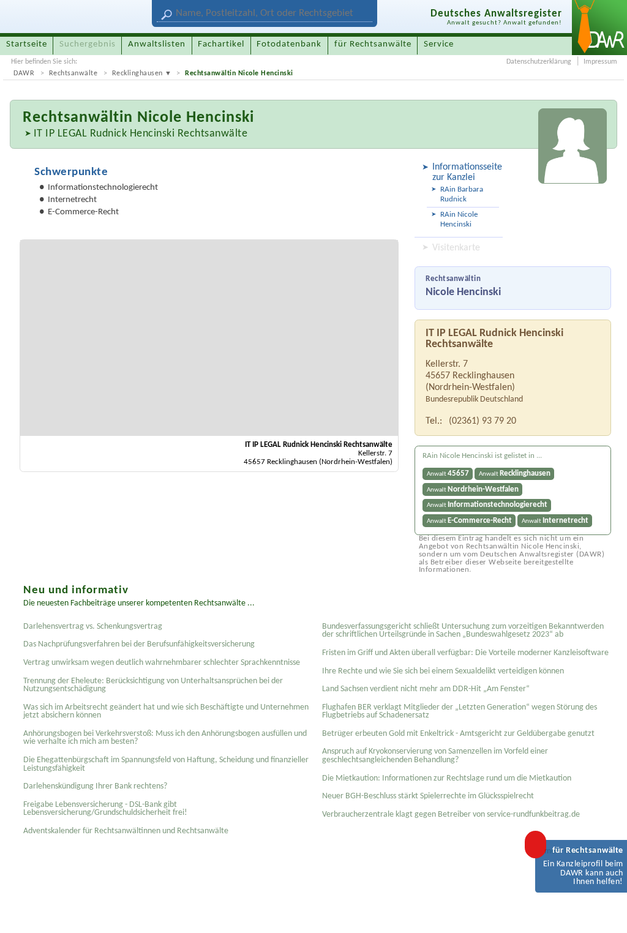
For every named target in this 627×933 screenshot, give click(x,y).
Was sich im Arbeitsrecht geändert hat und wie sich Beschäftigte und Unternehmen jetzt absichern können (166, 711)
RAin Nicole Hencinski (459, 219)
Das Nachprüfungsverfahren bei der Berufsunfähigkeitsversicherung (139, 644)
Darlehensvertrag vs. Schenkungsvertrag (92, 627)
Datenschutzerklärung (538, 62)
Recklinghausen (137, 73)
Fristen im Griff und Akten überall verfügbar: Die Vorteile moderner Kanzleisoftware (465, 653)
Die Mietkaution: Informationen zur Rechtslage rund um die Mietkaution (446, 778)
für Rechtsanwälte (372, 44)
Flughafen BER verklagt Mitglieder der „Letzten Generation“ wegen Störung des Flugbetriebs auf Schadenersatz (459, 711)
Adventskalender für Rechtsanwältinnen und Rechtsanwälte (125, 831)
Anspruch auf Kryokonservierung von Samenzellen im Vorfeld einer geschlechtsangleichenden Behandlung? (435, 756)
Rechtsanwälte (73, 73)
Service (439, 44)
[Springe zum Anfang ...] (605, 911)
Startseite (26, 44)
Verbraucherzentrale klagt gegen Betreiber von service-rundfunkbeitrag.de (451, 815)
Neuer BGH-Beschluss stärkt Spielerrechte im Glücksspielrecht (428, 796)
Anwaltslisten (157, 44)
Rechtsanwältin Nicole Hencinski (239, 73)
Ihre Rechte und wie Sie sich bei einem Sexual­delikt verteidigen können (443, 671)
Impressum (600, 62)
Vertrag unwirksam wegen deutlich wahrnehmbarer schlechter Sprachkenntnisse (161, 663)
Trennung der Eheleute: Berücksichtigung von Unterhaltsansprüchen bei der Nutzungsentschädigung (153, 685)
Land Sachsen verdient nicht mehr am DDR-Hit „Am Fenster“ (426, 689)
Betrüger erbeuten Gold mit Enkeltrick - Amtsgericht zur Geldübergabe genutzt (458, 734)
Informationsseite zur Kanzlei (465, 172)
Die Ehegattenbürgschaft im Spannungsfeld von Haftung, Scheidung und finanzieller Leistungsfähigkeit (166, 764)
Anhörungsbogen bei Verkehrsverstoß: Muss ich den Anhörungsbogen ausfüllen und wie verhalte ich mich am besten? (165, 738)
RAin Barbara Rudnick (461, 194)
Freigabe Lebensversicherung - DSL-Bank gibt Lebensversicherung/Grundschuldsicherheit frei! (105, 809)
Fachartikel (221, 44)
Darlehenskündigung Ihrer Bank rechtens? (95, 786)
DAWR (23, 73)
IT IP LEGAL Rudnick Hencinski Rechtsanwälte (141, 134)
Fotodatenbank (289, 44)
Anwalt (448, 474)
